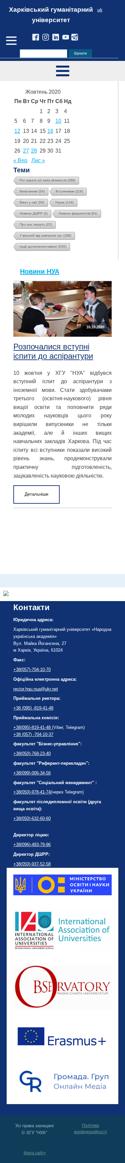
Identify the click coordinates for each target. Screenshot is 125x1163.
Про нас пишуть (36, 224)
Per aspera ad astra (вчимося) (47, 180)
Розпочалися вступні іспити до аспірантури (53, 351)
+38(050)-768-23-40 (32, 753)
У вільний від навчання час (45, 235)
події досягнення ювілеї (43, 246)
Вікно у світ (32, 202)
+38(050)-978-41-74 (32, 792)
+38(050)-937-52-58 (32, 863)
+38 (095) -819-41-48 (33, 708)
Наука (64, 202)
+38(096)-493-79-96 (32, 844)
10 (58, 121)
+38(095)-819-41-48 (32, 727)
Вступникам (69, 191)
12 (17, 131)
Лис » (38, 160)
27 (26, 151)
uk (99, 9)
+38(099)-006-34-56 (32, 772)
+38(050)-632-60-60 (32, 818)
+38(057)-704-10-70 (32, 669)
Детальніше (36, 494)
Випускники (32, 191)
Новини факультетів (78, 213)
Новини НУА (39, 271)
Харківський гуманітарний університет (51, 14)
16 (50, 131)
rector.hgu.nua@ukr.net (35, 688)
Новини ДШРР (34, 213)
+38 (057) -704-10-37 (33, 734)
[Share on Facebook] (6, 594)
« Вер (20, 160)
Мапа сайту (35, 1153)
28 (34, 151)
